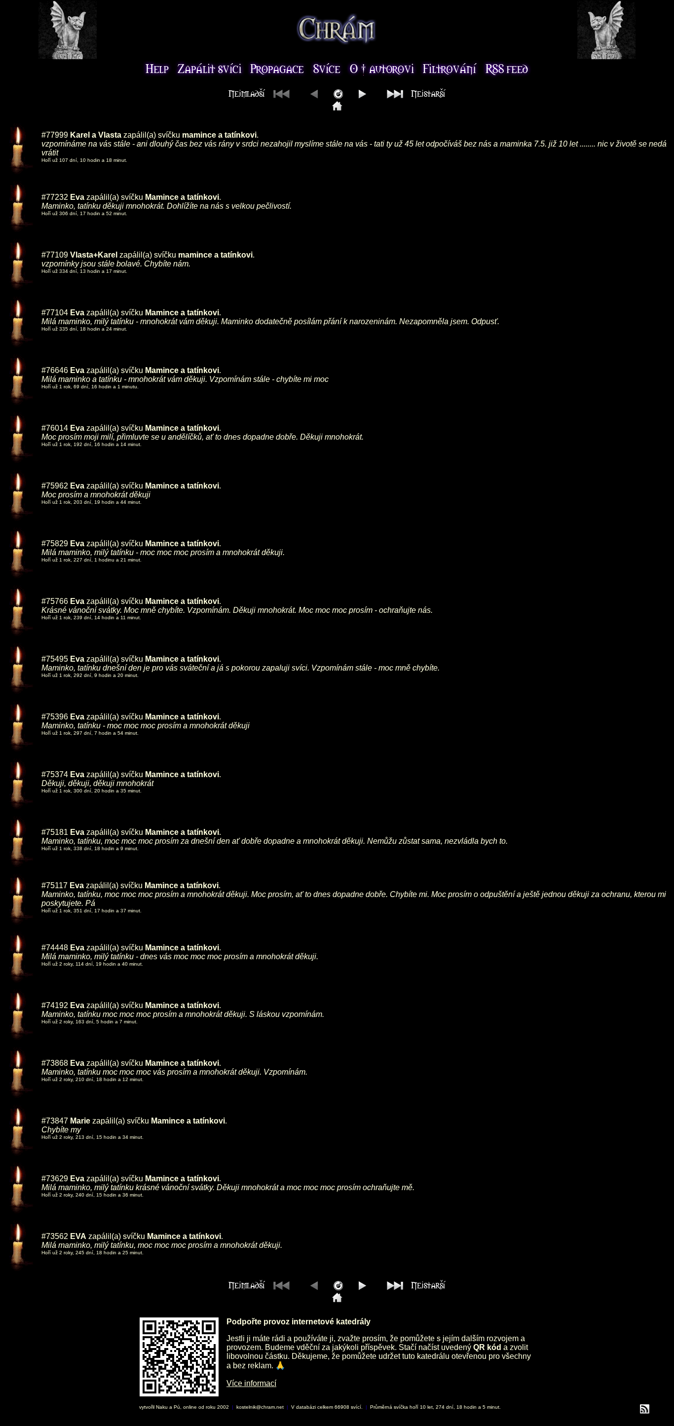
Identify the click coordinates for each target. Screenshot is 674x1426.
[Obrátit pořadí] (338, 96)
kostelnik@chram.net (260, 1407)
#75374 (54, 774)
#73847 (54, 1121)
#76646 (54, 370)
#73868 (54, 1063)
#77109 (54, 255)
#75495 (54, 659)
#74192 (54, 1005)
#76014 (54, 428)
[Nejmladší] (337, 108)
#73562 (54, 1236)
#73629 (54, 1178)
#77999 (54, 135)
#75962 (54, 486)
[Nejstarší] (414, 96)
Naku (162, 1407)
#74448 (54, 947)
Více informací (251, 1383)
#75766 (54, 601)
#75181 (54, 832)
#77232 (54, 197)
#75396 (54, 717)
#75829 (54, 543)
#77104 (54, 312)
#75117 (54, 885)
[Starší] (362, 96)
